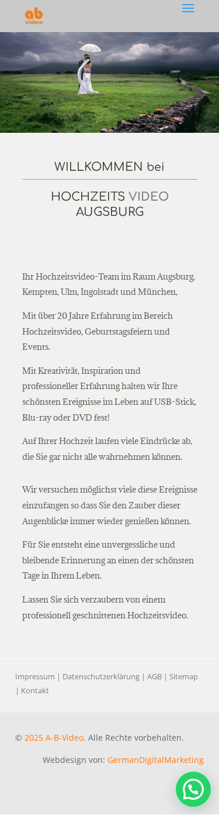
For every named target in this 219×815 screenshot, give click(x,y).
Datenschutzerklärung (101, 676)
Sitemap (183, 676)
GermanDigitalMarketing (155, 759)
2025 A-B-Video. (55, 737)
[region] (109, 82)
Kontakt (35, 690)
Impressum (35, 676)
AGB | (158, 676)
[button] (193, 789)
